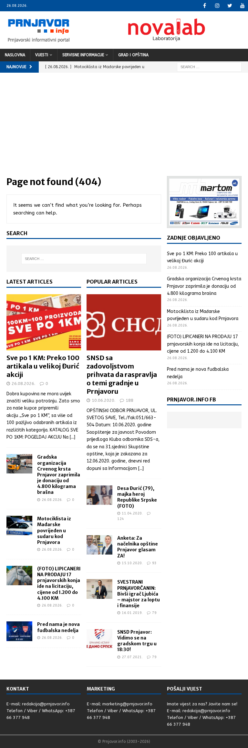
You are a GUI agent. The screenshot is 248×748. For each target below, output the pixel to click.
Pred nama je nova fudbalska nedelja (58, 627)
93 (154, 563)
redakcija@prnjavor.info (46, 703)
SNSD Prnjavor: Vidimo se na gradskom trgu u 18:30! (137, 641)
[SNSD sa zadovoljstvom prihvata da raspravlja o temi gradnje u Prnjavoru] (124, 322)
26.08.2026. (23, 383)
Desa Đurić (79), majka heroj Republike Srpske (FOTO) (137, 497)
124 (120, 519)
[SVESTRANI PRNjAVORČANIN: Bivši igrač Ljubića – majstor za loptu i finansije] (99, 588)
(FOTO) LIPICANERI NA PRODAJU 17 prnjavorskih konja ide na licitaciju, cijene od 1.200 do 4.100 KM (59, 583)
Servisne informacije (83, 55)
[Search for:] (209, 66)
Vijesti (41, 55)
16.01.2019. (132, 613)
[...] (72, 437)
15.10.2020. (132, 563)
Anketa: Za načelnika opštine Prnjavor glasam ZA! (137, 547)
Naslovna (15, 55)
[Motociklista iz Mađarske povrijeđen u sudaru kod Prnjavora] (19, 525)
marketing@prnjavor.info (127, 703)
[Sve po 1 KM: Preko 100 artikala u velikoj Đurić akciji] (43, 322)
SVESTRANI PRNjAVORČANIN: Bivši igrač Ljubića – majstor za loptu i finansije (138, 593)
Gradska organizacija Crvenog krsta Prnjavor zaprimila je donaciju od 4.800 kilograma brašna (58, 474)
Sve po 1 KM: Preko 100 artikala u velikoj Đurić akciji (42, 366)
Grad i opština (133, 55)
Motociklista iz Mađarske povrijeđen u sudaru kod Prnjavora (54, 530)
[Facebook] (204, 5)
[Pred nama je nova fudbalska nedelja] (19, 631)
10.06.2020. (103, 400)
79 (154, 613)
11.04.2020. (132, 513)
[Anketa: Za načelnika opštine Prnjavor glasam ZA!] (99, 545)
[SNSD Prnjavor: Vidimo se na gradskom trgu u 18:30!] (99, 639)
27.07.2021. (132, 657)
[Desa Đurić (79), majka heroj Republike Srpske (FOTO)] (99, 495)
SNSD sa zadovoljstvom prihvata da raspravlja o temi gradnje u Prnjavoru (122, 374)
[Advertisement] (124, 127)
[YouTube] (242, 5)
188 (129, 400)
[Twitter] (229, 5)
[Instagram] (217, 5)
